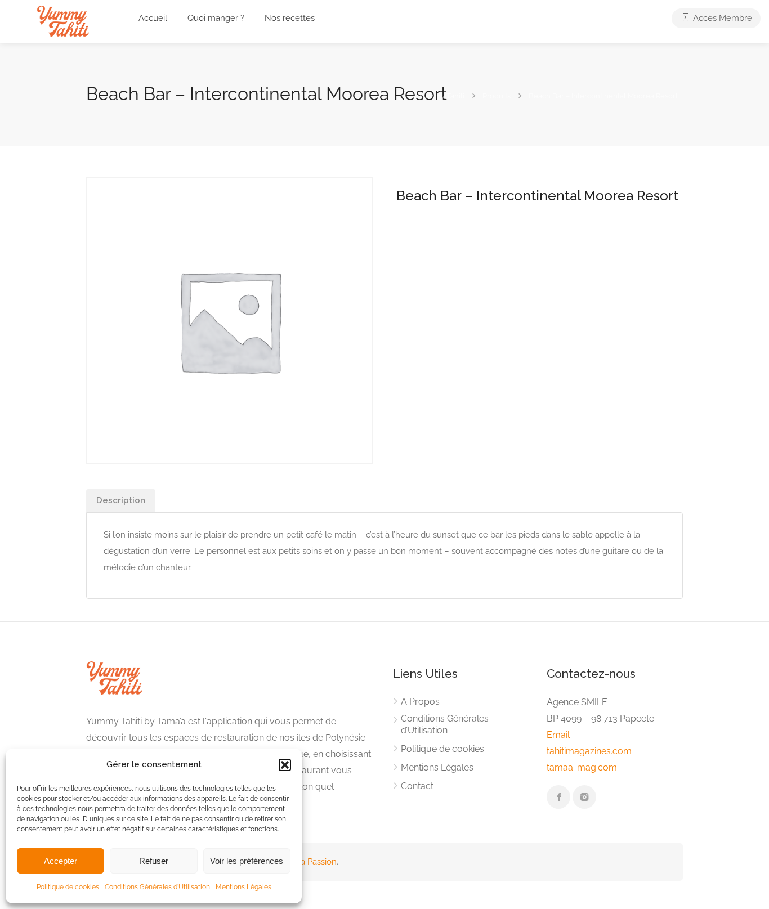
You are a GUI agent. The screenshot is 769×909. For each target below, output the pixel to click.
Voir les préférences (246, 861)
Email (558, 734)
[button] (284, 765)
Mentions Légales (243, 887)
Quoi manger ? (215, 18)
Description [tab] (120, 500)
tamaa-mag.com (582, 767)
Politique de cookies (68, 887)
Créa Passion (312, 862)
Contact (417, 786)
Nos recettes (290, 18)
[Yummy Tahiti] (63, 20)
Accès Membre (721, 18)
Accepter (60, 861)
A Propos (420, 701)
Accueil (152, 18)
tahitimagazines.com (589, 751)
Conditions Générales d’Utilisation (157, 887)
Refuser (153, 861)
